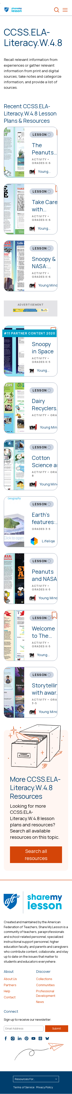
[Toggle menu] (65, 10)
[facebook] (6, 1038)
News (40, 1002)
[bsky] (47, 1038)
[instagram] (13, 1038)
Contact (10, 997)
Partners (10, 985)
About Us (10, 979)
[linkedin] (20, 1038)
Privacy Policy (44, 1087)
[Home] (13, 10)
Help (7, 991)
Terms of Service (24, 1087)
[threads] (40, 1038)
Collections (44, 979)
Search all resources (36, 855)
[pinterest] (26, 1038)
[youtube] (33, 1038)
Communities (45, 985)
